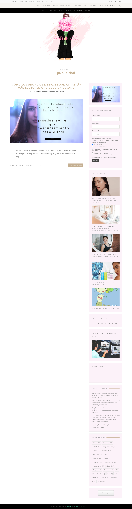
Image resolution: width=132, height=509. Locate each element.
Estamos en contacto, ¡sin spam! (104, 157)
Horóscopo (97, 454)
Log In (110, 1)
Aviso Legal (105, 493)
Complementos (108, 447)
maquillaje (97, 462)
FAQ (47, 1)
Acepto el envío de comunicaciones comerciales (102, 154)
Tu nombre (96, 115)
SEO (51, 91)
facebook (13, 165)
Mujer (43, 10)
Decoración (106, 451)
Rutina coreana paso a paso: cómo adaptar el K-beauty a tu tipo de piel (104, 200)
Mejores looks (110, 462)
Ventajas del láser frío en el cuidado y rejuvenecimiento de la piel (105, 257)
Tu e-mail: (95, 131)
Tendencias (46, 5)
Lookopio (97, 458)
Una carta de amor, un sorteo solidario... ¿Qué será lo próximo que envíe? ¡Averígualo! (105, 140)
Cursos (96, 451)
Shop (51, 1)
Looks (55, 5)
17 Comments (59, 91)
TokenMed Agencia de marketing (75, 506)
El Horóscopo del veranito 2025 (105, 308)
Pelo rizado (108, 470)
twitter (21, 165)
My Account (39, 1)
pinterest (29, 165)
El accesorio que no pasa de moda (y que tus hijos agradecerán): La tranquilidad (105, 228)
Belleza (96, 443)
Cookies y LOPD (29, 1)
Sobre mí (93, 5)
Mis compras (78, 10)
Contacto (78, 5)
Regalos (68, 10)
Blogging (88, 10)
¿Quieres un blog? (17, 1)
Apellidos (95, 123)
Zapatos (101, 481)
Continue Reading (76, 165)
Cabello (96, 447)
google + (37, 165)
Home (38, 5)
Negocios (97, 470)
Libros (107, 454)
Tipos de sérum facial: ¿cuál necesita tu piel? (103, 283)
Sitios (105, 478)
